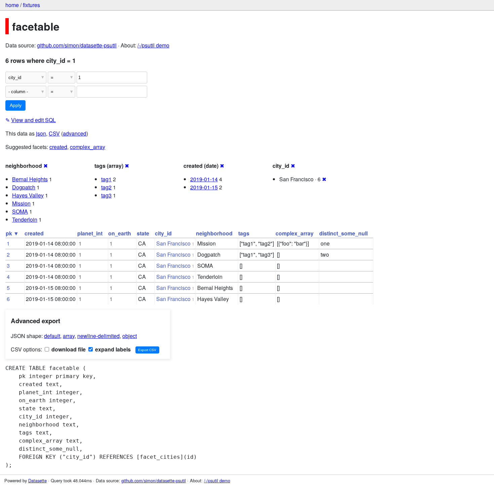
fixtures (31, 5)
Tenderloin (24, 219)
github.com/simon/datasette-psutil (77, 45)
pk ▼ (12, 233)
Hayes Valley (28, 195)
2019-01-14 (204, 179)
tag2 (106, 187)
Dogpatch (23, 187)
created (58, 147)
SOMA (20, 211)
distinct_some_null (343, 233)
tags (243, 233)
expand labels (112, 349)
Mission (21, 203)
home (12, 5)
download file (68, 349)
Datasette (37, 480)
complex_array (87, 147)
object (129, 336)
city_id (163, 233)
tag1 (106, 179)
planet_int (89, 233)
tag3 (106, 195)
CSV (54, 133)
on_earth (119, 233)
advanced (74, 133)
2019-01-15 (204, 187)
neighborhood (214, 233)
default (52, 336)
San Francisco (173, 243)
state (143, 233)
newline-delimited (98, 336)
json (41, 133)
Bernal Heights (30, 179)
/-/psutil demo (153, 45)
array (69, 336)
